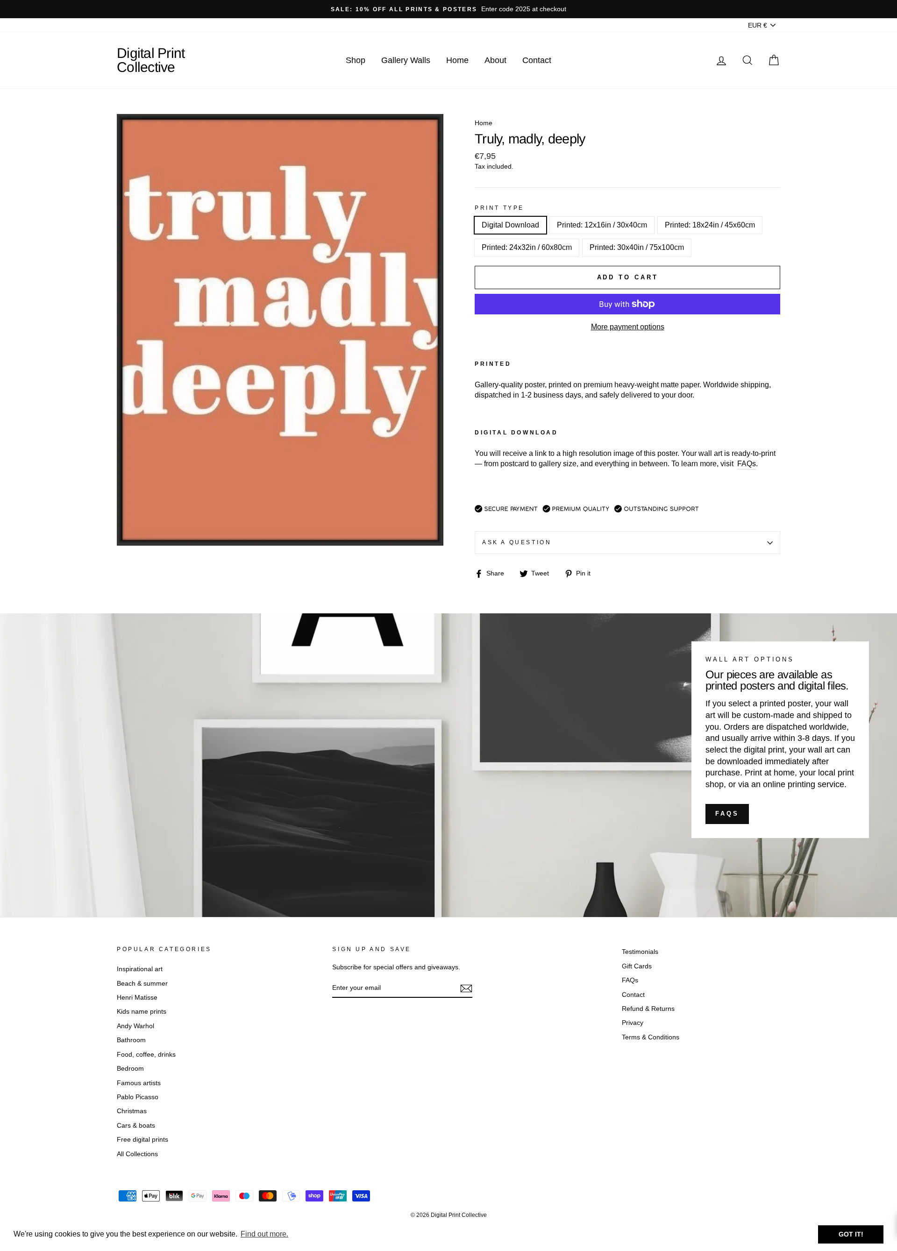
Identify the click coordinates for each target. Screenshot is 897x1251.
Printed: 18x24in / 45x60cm (710, 225)
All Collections (137, 1154)
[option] (448, 9)
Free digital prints (142, 1139)
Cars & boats (136, 1125)
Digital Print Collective (151, 60)
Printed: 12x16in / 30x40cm (602, 225)
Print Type (499, 208)
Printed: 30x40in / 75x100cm (637, 247)
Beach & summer (142, 983)
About (495, 60)
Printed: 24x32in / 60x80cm (527, 247)
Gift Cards (637, 966)
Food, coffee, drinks (146, 1054)
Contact (536, 60)
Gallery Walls (405, 60)
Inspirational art (140, 969)
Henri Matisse (137, 997)
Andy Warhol (135, 1026)
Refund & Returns (648, 1008)
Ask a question (516, 542)
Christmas (132, 1111)
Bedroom (130, 1068)
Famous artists (139, 1083)
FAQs (727, 813)
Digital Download (510, 225)
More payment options (627, 327)
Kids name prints (141, 1011)
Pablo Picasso (137, 1097)
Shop (355, 60)
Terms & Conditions (650, 1037)
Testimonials (640, 951)
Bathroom (131, 1040)
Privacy (632, 1022)
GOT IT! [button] (851, 1234)
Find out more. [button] (264, 1234)
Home (457, 60)
